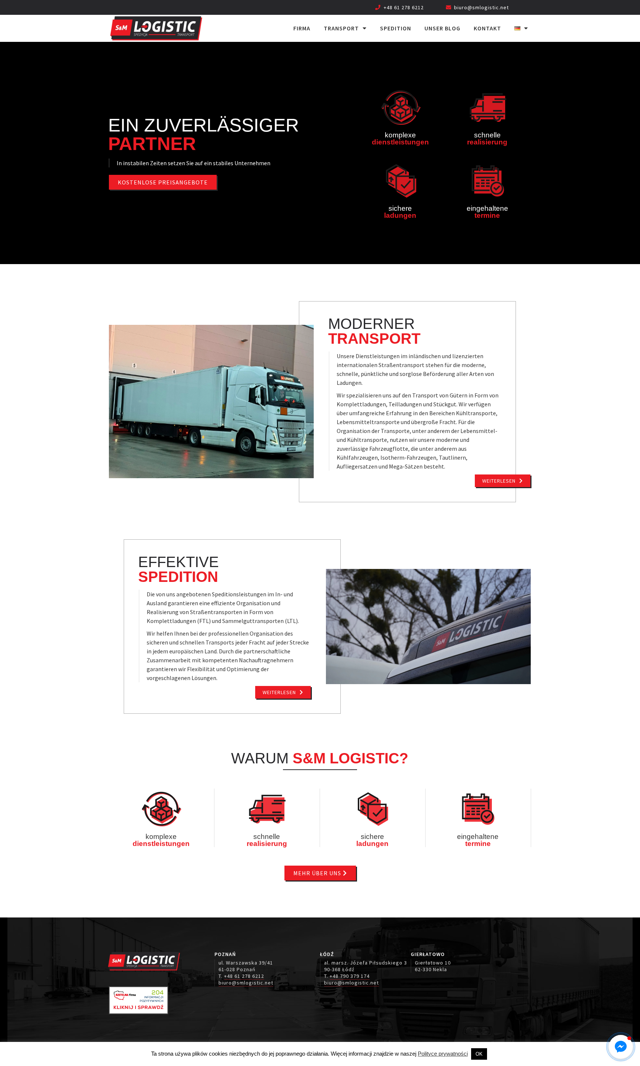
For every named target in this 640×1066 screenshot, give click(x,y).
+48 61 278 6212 (404, 7)
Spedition (395, 28)
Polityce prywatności (443, 1053)
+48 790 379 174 (350, 976)
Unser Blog (442, 28)
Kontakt (487, 28)
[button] (621, 1047)
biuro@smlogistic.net (481, 7)
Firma (301, 28)
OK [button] (479, 1054)
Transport (341, 28)
